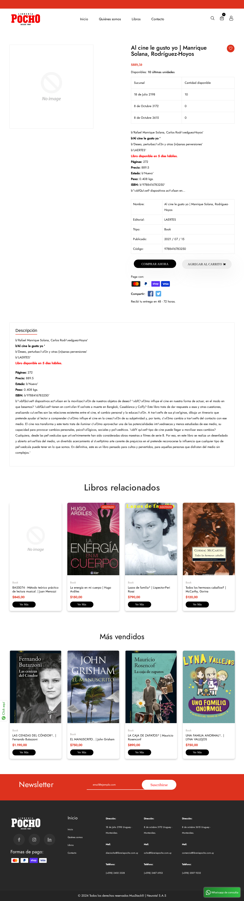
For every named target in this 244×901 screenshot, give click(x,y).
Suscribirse (159, 785)
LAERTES (170, 219)
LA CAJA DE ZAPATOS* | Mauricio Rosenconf (150, 737)
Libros (136, 19)
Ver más (24, 604)
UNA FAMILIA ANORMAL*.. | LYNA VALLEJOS (205, 737)
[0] (222, 19)
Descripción (26, 330)
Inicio (84, 19)
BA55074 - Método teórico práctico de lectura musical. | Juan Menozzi (35, 589)
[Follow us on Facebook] (151, 294)
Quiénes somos (110, 19)
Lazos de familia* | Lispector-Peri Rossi (149, 589)
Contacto (157, 19)
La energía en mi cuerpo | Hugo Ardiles (90, 589)
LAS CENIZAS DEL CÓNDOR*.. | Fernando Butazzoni (34, 737)
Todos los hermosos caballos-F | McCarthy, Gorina (206, 589)
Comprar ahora (155, 264)
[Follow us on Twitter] (158, 294)
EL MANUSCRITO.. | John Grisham (92, 739)
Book (167, 229)
